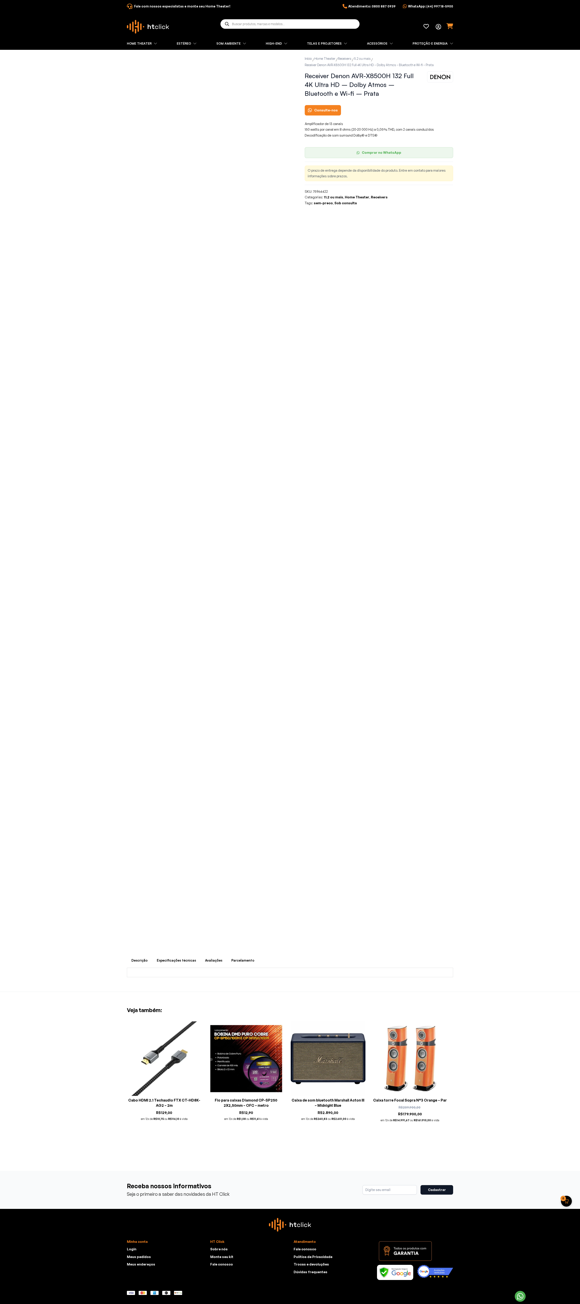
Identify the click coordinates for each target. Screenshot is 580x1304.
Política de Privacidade (313, 1257)
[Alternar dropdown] (438, 26)
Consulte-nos (326, 110)
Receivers (344, 58)
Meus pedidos (139, 1257)
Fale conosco (221, 1264)
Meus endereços (141, 1264)
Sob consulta (345, 203)
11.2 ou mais (362, 58)
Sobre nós (219, 1249)
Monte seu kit (221, 1257)
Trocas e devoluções (311, 1264)
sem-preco (323, 203)
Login (131, 1249)
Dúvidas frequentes (310, 1272)
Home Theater (324, 58)
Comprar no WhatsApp (381, 152)
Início (308, 58)
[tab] (139, 960)
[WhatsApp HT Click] (520, 1296)
